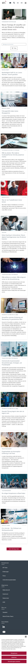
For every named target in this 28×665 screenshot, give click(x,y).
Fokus (4, 575)
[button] (26, 636)
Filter (15, 48)
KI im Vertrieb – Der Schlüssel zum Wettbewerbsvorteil (11, 529)
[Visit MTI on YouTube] (14, 632)
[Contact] (10, 2)
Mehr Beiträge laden (14, 549)
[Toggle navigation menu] (25, 3)
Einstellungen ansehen (14, 661)
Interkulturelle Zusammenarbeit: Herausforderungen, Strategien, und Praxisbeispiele (12, 363)
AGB (4, 602)
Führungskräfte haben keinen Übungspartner (10, 112)
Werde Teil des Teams (8, 616)
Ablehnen (14, 657)
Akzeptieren (14, 653)
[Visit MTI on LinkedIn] (14, 627)
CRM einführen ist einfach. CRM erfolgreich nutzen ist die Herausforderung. (14, 278)
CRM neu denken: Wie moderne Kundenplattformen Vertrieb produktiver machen (13, 155)
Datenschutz (6, 598)
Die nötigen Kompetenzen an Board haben (13, 493)
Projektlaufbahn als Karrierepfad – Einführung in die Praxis (11, 452)
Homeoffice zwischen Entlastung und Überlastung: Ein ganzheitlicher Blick (12, 318)
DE (18, 3)
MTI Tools (5, 567)
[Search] (14, 2)
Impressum (5, 594)
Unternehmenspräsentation (9, 579)
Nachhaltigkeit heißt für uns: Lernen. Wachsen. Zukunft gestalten (12, 73)
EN (21, 3)
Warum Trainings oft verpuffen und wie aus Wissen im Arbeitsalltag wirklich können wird (13, 27)
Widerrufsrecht (6, 590)
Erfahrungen (6, 571)
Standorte (5, 612)
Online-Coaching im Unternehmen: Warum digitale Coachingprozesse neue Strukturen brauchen (14, 237)
